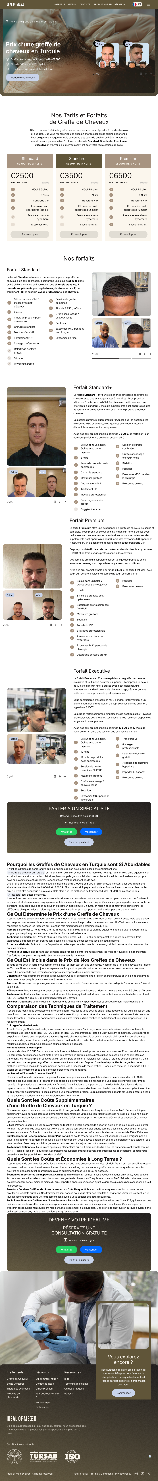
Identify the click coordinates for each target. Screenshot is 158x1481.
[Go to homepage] (15, 4)
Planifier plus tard (79, 842)
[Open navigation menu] (148, 4)
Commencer (123, 1392)
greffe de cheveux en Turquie (27, 872)
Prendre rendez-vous (22, 77)
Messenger (91, 831)
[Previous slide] (145, 73)
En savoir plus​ (30, 234)
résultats (15, 894)
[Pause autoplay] (141, 73)
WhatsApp (66, 831)
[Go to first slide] (150, 73)
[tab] (102, 77)
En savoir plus (128, 234)
